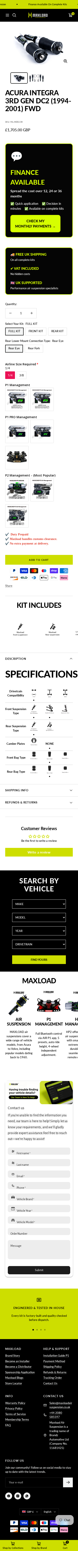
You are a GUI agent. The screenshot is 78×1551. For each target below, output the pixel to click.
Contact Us (50, 1383)
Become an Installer (17, 1361)
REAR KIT (57, 331)
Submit (39, 1270)
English (47, 1511)
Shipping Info (17, 790)
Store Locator (13, 1383)
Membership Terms (17, 1419)
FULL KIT (14, 331)
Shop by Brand (39, 1547)
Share (8, 585)
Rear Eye (14, 348)
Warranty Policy (15, 1403)
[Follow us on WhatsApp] (26, 1495)
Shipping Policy (52, 1366)
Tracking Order (52, 1377)
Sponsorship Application (20, 1372)
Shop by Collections (13, 1547)
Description (15, 658)
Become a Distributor (18, 1366)
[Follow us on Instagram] (17, 1495)
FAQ (8, 1425)
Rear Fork (34, 348)
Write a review (39, 852)
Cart (65, 1547)
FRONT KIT (36, 331)
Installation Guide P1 (56, 1355)
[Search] (14, 15)
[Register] (68, 1482)
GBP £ (30, 1511)
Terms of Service (15, 1414)
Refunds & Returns (21, 802)
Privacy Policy (14, 1408)
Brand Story (12, 1355)
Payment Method (54, 1361)
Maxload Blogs (14, 1377)
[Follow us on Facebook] (8, 1495)
